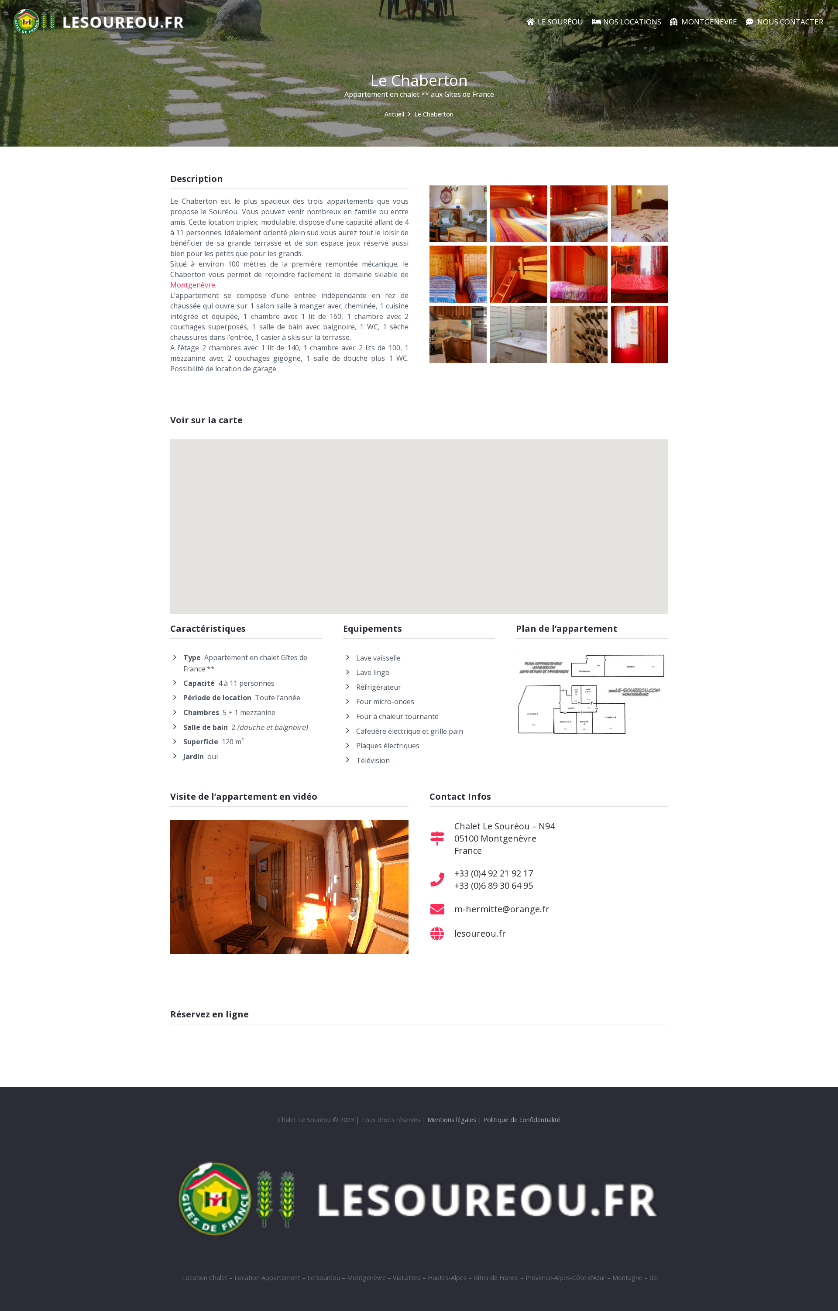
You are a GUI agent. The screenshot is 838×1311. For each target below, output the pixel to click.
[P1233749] (579, 214)
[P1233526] (579, 334)
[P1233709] (518, 214)
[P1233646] (579, 274)
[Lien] (99, 22)
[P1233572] (639, 214)
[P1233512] (518, 334)
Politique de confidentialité (521, 1120)
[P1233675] (639, 274)
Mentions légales (451, 1120)
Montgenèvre (192, 285)
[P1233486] (458, 334)
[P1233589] (458, 274)
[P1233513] (458, 214)
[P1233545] (639, 334)
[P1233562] (518, 274)
